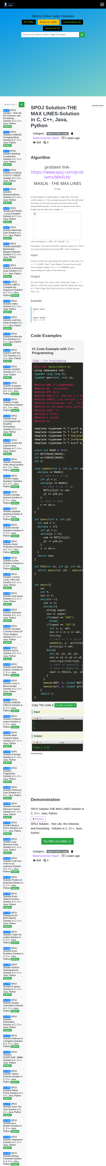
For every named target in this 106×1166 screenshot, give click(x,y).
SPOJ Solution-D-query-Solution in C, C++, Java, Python (12, 989)
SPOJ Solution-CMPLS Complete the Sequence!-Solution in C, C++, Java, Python (13, 288)
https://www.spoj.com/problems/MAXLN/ (57, 174)
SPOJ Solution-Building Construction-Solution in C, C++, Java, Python (12, 158)
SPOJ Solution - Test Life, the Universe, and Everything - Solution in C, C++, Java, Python (12, 118)
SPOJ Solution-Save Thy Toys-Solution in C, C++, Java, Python (12, 1109)
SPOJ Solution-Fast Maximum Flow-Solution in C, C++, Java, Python (12, 846)
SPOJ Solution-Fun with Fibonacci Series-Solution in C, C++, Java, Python (12, 810)
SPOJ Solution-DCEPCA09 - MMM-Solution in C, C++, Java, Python (13, 1059)
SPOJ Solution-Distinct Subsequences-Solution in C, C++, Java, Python (12, 971)
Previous (39, 819)
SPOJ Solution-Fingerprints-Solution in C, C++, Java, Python (12, 775)
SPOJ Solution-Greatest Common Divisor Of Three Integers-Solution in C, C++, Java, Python (12, 634)
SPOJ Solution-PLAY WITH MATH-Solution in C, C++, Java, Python (12, 919)
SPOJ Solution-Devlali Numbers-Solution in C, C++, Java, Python (13, 530)
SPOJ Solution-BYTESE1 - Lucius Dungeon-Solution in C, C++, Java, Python (12, 215)
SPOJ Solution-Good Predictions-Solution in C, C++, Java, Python (13, 546)
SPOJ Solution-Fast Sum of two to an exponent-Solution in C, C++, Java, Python (12, 865)
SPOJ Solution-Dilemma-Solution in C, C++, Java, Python (12, 615)
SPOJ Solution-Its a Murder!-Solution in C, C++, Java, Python (12, 1125)
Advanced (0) (52, 28)
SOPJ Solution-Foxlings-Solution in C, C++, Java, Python (12, 757)
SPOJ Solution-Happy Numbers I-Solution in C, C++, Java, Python (12, 481)
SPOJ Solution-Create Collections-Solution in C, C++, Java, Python (13, 404)
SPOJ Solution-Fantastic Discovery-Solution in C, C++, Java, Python (12, 388)
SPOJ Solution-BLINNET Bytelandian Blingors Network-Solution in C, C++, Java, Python (12, 252)
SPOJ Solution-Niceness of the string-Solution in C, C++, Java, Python (13, 464)
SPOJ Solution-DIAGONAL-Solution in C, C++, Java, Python (12, 1023)
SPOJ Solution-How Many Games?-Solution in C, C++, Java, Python (13, 669)
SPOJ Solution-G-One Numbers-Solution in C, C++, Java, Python (13, 563)
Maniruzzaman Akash (46, 138)
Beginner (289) (48, 22)
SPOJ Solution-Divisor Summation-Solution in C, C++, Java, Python (13, 1005)
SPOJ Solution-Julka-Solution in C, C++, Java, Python (12, 306)
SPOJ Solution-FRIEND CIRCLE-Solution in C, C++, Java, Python (13, 705)
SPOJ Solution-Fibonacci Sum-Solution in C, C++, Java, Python (12, 792)
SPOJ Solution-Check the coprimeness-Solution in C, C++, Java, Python (12, 447)
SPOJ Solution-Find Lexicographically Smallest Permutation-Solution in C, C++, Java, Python (12, 425)
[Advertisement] (53, 63)
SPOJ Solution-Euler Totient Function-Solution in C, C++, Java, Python (12, 900)
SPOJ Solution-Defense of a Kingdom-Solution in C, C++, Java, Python (13, 1041)
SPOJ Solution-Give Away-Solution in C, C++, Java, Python (13, 598)
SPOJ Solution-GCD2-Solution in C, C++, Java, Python (12, 653)
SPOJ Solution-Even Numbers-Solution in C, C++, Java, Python (13, 953)
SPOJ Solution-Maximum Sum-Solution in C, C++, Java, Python (12, 232)
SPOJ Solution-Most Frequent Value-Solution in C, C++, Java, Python (12, 739)
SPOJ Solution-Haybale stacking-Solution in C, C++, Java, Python (12, 514)
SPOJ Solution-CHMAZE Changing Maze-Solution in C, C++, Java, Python (12, 139)
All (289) (29, 22)
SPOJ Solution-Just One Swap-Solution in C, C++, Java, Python (13, 322)
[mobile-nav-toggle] (103, 2)
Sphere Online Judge (57, 133)
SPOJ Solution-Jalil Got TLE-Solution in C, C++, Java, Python (12, 355)
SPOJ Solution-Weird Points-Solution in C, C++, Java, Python (13, 1093)
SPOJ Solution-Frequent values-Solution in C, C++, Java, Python (12, 721)
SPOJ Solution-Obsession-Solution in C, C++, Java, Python (13, 1142)
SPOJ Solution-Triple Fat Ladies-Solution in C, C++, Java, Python (12, 937)
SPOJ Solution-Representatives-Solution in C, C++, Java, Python (12, 196)
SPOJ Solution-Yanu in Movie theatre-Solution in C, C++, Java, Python (12, 687)
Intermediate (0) (72, 22)
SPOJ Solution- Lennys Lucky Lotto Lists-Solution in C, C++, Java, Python (12, 581)
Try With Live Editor (64, 705)
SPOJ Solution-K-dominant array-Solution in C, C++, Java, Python (13, 270)
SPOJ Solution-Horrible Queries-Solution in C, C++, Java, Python (12, 497)
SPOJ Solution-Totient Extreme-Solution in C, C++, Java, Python (12, 1076)
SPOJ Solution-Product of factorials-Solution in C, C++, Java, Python (13, 882)
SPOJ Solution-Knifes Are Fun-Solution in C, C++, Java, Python (12, 339)
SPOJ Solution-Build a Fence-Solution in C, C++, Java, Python (13, 828)
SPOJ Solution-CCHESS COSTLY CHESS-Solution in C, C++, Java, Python (12, 177)
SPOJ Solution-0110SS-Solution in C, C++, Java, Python (12, 372)
